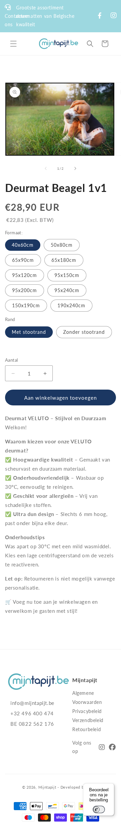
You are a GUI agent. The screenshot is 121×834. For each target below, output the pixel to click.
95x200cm (24, 290)
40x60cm (23, 245)
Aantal (11, 360)
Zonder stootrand (84, 332)
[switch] (99, 809)
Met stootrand (29, 332)
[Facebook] (112, 748)
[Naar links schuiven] (45, 168)
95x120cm (24, 275)
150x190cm (26, 305)
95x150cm (66, 275)
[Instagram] (102, 748)
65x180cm (63, 260)
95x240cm (66, 290)
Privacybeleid (87, 711)
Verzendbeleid (88, 720)
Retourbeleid (86, 729)
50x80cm (62, 245)
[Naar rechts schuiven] (75, 168)
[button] (13, 43)
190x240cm (71, 305)
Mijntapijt (47, 787)
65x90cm (23, 260)
